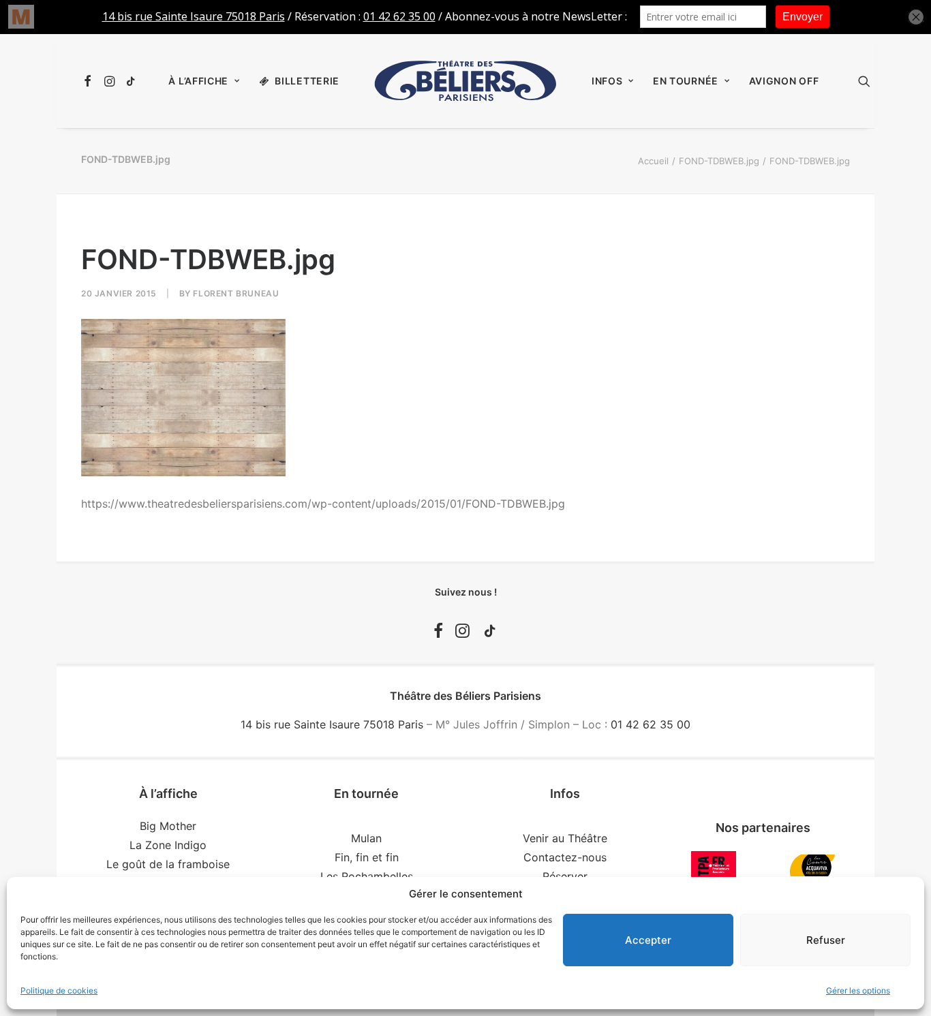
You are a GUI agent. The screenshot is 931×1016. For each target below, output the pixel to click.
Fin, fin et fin (367, 857)
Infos (607, 81)
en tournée (685, 81)
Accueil (653, 160)
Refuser (825, 940)
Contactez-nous (565, 857)
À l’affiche (198, 81)
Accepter (648, 940)
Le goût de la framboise (168, 864)
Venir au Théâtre (565, 838)
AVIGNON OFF (784, 81)
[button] (89, 81)
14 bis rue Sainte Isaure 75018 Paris (332, 724)
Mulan (366, 838)
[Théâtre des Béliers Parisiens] (465, 81)
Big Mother (168, 826)
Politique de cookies (58, 990)
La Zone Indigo (168, 845)
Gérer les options (858, 990)
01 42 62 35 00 (650, 724)
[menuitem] (89, 81)
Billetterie (307, 81)
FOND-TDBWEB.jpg (719, 160)
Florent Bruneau (236, 293)
